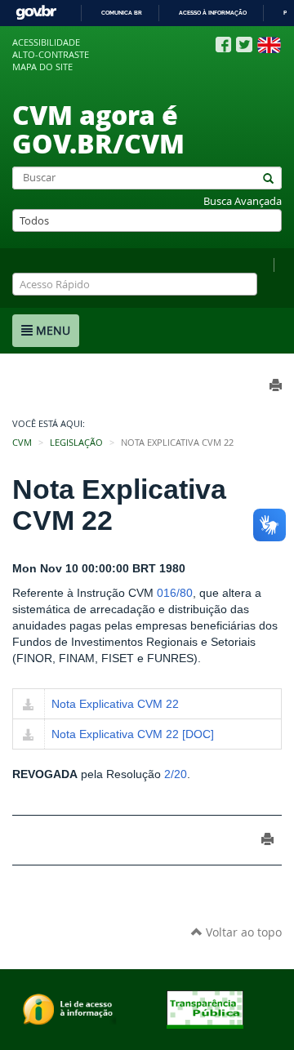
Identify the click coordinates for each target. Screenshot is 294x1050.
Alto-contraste (50, 54)
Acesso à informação (213, 12)
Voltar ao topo (242, 932)
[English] (269, 45)
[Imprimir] (267, 839)
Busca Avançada (242, 201)
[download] (28, 705)
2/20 (175, 774)
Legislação (76, 442)
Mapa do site (42, 67)
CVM (22, 442)
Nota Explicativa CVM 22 (115, 703)
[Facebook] (223, 45)
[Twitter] (244, 44)
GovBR (36, 12)
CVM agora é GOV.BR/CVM (98, 129)
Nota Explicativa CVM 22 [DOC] (132, 734)
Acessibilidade (46, 42)
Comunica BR (121, 12)
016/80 (175, 592)
